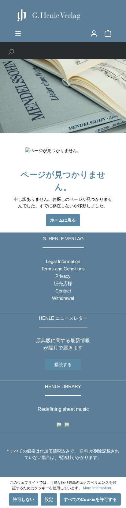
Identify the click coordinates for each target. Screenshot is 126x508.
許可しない (23, 499)
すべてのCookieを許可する (90, 499)
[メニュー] (18, 33)
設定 (49, 499)
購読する (63, 364)
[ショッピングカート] (108, 33)
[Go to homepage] (63, 15)
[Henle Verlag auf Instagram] (63, 468)
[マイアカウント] (94, 33)
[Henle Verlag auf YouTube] (58, 468)
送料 (84, 451)
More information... (98, 488)
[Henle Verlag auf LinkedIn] (67, 468)
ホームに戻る (63, 220)
